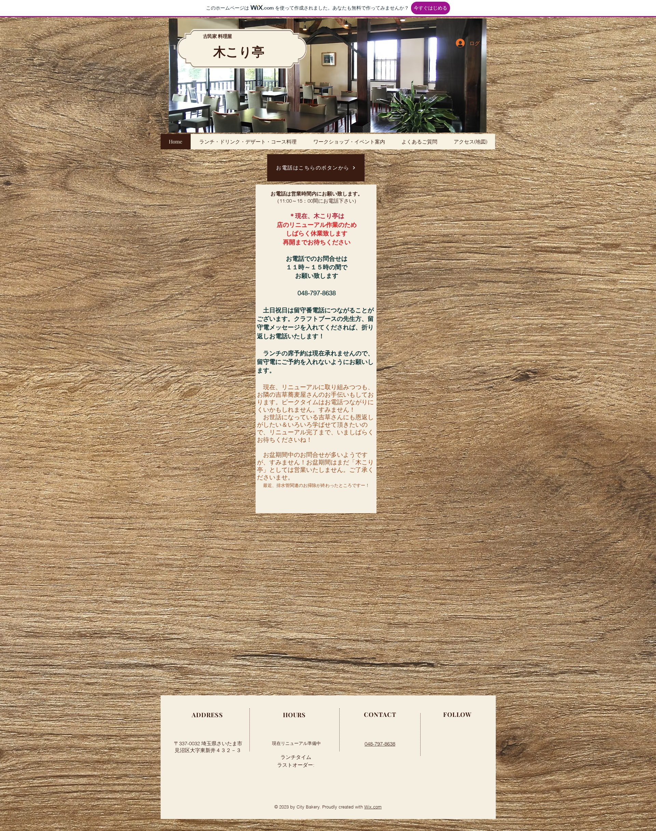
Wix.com (373, 806)
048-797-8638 (380, 743)
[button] (328, 75)
